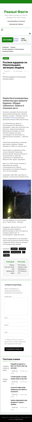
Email (7, 325)
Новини (5, 58)
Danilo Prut (7, 71)
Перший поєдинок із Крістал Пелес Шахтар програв (19, 366)
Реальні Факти (16, 12)
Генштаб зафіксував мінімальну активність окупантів (19, 389)
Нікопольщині (16, 252)
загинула (22, 249)
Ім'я (6, 318)
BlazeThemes (19, 419)
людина (6, 252)
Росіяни (6, 255)
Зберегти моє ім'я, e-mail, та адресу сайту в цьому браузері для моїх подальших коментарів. (15, 342)
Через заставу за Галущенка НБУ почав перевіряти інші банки (24, 39)
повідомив (13, 117)
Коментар (8, 296)
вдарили (14, 249)
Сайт (6, 332)
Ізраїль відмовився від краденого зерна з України (19, 402)
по (23, 252)
